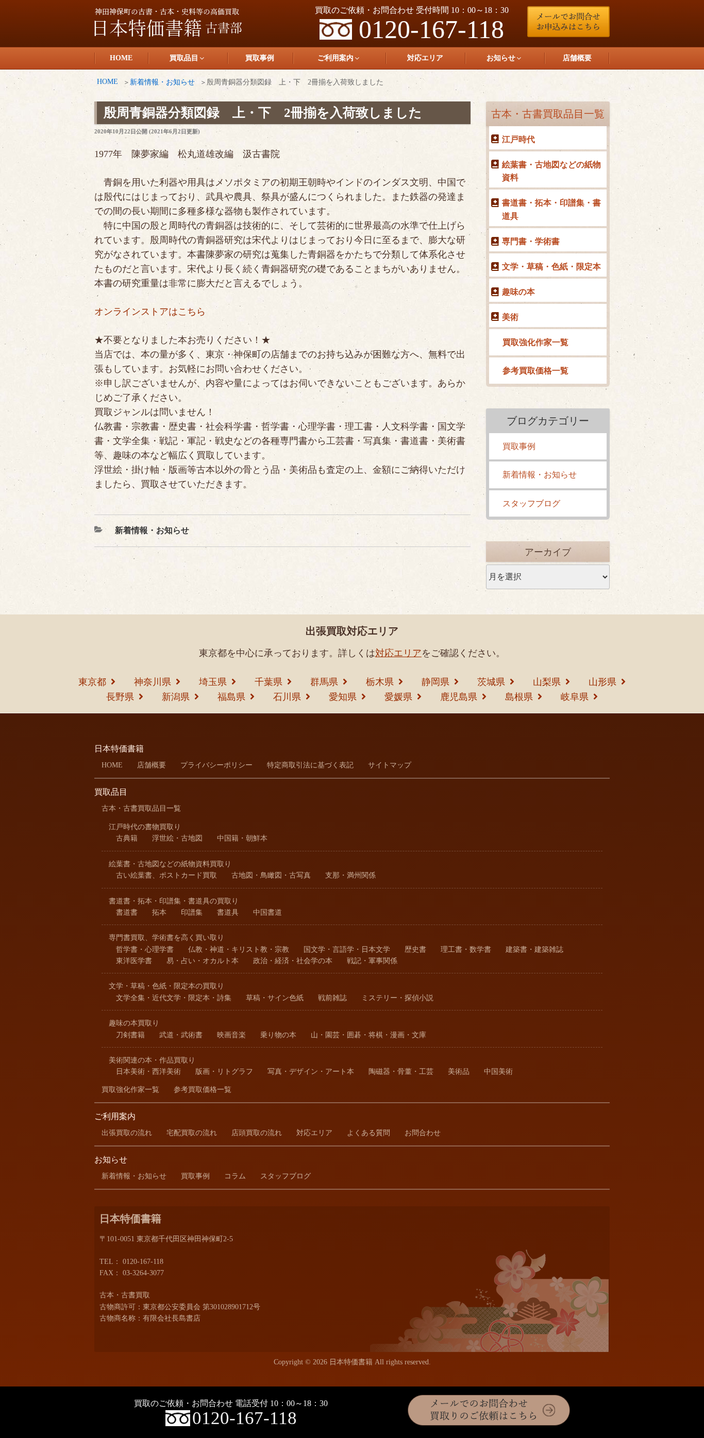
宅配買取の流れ (191, 1133)
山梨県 (547, 682)
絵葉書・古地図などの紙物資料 (551, 171)
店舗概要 (577, 58)
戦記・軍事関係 (372, 961)
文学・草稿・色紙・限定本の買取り (166, 986)
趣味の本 (518, 291)
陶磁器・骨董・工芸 (400, 1071)
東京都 (92, 682)
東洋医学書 (134, 961)
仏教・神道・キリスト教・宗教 (238, 949)
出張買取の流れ (127, 1133)
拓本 (159, 912)
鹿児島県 (458, 697)
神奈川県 (152, 682)
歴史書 (415, 949)
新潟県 (176, 697)
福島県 (231, 697)
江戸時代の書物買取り (145, 827)
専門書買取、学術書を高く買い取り (166, 937)
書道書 (127, 912)
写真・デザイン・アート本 (310, 1071)
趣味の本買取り (134, 1023)
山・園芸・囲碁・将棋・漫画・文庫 (368, 1035)
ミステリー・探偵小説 (397, 998)
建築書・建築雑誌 (534, 949)
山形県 (602, 682)
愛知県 (343, 697)
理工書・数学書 (466, 949)
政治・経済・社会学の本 (292, 961)
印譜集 (192, 912)
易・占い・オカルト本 (202, 961)
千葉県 (268, 682)
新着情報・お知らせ (162, 82)
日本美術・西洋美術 (148, 1071)
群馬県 (324, 682)
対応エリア (425, 58)
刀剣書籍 (130, 1035)
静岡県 (435, 682)
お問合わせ (423, 1133)
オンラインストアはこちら (150, 311)
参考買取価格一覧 (535, 370)
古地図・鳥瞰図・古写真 (271, 875)
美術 (510, 317)
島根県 (519, 697)
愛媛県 (398, 697)
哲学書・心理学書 (145, 949)
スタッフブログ (531, 503)
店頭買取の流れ (256, 1133)
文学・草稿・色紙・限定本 (551, 266)
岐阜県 (575, 697)
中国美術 (498, 1071)
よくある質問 (368, 1133)
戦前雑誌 (332, 998)
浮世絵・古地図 (177, 838)
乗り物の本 (278, 1035)
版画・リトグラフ (224, 1071)
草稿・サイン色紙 (275, 998)
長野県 (120, 697)
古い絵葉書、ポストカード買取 (166, 875)
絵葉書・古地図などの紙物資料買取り (170, 864)
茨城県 (491, 682)
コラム (235, 1176)
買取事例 (259, 58)
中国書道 (267, 912)
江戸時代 (518, 139)
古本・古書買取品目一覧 (548, 113)
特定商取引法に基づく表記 (310, 765)
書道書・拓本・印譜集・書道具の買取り (174, 901)
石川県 (287, 697)
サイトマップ (389, 765)
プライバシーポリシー (216, 765)
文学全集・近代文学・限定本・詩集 (173, 998)
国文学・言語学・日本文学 (347, 949)
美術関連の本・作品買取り (152, 1060)
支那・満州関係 (350, 875)
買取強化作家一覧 (535, 342)
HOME (121, 58)
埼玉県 (213, 682)
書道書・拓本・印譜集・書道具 (551, 209)
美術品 (459, 1071)
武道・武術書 (181, 1035)
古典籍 (127, 838)
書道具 (228, 912)
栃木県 (380, 682)
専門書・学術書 (531, 241)
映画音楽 (231, 1035)
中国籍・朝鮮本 (242, 838)
